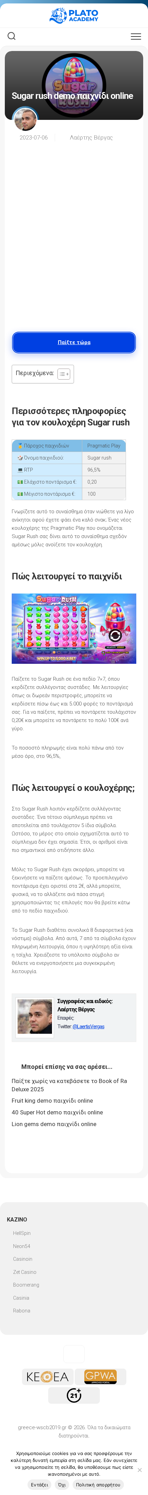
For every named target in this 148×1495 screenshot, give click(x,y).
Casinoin (22, 1259)
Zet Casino (24, 1272)
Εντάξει (39, 1484)
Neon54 (21, 1246)
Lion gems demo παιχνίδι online (54, 1124)
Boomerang (26, 1285)
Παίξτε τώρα (74, 342)
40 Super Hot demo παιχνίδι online (57, 1112)
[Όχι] (139, 1469)
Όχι (62, 1484)
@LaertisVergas (88, 1026)
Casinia (21, 1298)
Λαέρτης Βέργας (91, 137)
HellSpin (22, 1233)
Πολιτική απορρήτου (98, 1484)
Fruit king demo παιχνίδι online (52, 1100)
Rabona (21, 1310)
